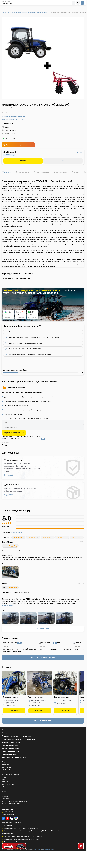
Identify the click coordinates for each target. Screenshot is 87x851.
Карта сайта (5, 799)
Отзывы (4, 791)
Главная (4, 12)
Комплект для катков (9, 754)
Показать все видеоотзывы (43, 657)
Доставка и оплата (7, 769)
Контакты (4, 794)
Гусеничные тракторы (10, 745)
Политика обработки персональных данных (15, 801)
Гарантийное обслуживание (10, 774)
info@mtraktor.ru (8, 814)
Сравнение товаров (8, 784)
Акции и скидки (6, 767)
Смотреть (14, 710)
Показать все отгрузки (43, 721)
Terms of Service (48, 849)
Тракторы (5, 730)
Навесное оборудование (11, 748)
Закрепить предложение (13, 433)
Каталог (12, 12)
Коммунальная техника (10, 751)
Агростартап (5, 796)
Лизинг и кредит (6, 772)
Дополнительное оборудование (14, 757)
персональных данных (33, 436)
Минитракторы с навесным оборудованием (33, 12)
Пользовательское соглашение (11, 803)
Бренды (4, 779)
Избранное (5, 781)
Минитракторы (7, 733)
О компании (5, 764)
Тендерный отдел (7, 777)
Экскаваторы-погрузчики (11, 742)
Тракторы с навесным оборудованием (16, 736)
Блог (3, 786)
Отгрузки (4, 789)
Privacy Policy (36, 849)
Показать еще (43, 629)
